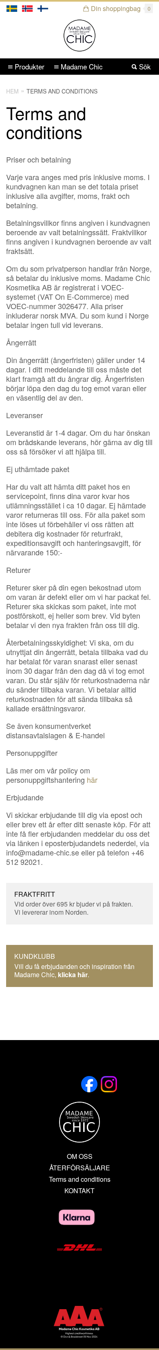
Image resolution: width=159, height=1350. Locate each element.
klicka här (73, 974)
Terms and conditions (61, 91)
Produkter (28, 66)
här (92, 779)
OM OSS (80, 1156)
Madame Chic (81, 66)
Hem (12, 91)
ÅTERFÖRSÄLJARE (79, 1168)
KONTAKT (79, 1191)
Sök (144, 66)
